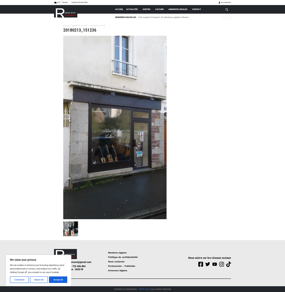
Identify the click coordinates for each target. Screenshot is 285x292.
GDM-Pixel (144, 289)
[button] (226, 9)
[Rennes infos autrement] (65, 12)
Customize (19, 280)
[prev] (224, 17)
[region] (38, 270)
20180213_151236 (79, 25)
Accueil (66, 25)
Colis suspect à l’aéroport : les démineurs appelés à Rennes (163, 17)
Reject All (38, 280)
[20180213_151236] (115, 218)
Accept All (58, 280)
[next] (229, 17)
